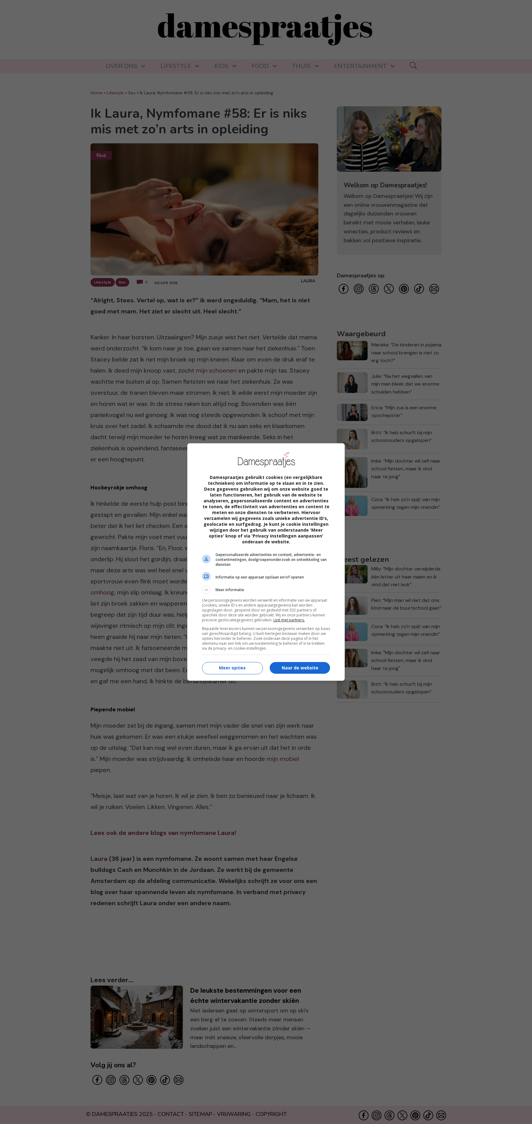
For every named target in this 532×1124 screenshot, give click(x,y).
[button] (266, 590)
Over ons (121, 66)
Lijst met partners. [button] (289, 620)
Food (260, 66)
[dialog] (266, 562)
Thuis (301, 66)
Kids (221, 66)
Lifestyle (175, 66)
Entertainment (360, 66)
